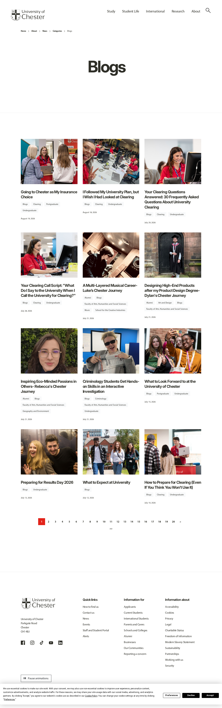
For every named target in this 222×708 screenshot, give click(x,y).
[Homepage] (27, 15)
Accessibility (172, 606)
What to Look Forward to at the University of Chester (169, 384)
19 (166, 521)
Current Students (133, 612)
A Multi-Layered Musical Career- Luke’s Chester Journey (110, 288)
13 (124, 521)
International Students (136, 618)
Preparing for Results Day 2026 (47, 482)
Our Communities (133, 648)
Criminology (100, 398)
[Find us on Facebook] (23, 643)
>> (111, 528)
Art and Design (165, 303)
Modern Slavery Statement (179, 642)
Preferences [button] (9, 699)
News (44, 31)
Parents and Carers (134, 624)
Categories (57, 31)
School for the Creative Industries (110, 310)
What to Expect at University (106, 482)
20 (173, 521)
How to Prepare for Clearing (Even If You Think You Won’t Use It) (172, 485)
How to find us (91, 606)
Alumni (88, 298)
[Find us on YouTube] (51, 643)
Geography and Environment (36, 411)
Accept (210, 695)
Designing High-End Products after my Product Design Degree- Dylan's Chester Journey (171, 290)
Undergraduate (29, 210)
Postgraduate (52, 204)
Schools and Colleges (135, 630)
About (34, 31)
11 (111, 521)
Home (23, 31)
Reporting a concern (135, 654)
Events (86, 624)
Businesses (130, 642)
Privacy (169, 618)
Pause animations (35, 678)
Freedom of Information (178, 636)
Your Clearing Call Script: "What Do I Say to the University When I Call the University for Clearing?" (48, 290)
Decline (191, 695)
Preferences (171, 695)
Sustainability (172, 648)
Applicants (130, 606)
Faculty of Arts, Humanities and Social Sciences (105, 304)
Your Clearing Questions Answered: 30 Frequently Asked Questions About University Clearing (171, 199)
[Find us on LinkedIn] (60, 643)
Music (87, 310)
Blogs (69, 31)
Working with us (174, 659)
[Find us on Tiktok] (42, 643)
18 (159, 521)
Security (169, 665)
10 (104, 521)
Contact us (88, 612)
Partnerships (172, 654)
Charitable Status (174, 630)
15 (138, 521)
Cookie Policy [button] (91, 696)
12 (118, 521)
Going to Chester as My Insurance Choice (49, 194)
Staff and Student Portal (96, 630)
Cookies (169, 612)
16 (145, 521)
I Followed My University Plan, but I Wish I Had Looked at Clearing (111, 194)
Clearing (37, 204)
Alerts (86, 636)
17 (152, 521)
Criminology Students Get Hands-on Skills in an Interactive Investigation (111, 386)
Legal (168, 624)
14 (131, 521)
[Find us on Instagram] (32, 643)
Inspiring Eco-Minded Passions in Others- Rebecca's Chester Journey (48, 386)
